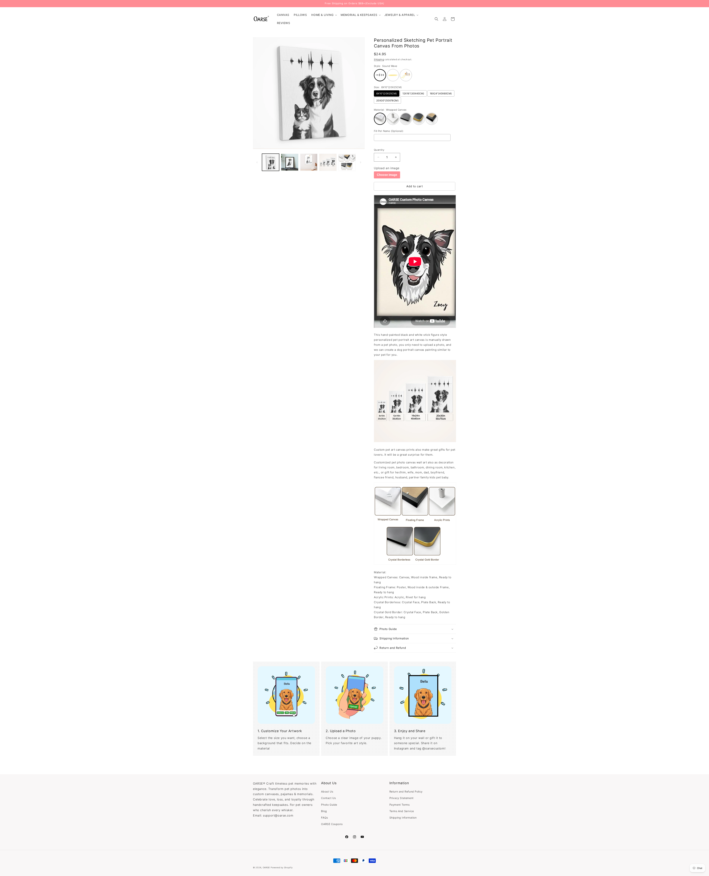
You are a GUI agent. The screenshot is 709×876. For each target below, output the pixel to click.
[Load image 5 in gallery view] (347, 162)
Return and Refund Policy (406, 791)
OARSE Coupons (331, 824)
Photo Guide (329, 804)
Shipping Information (403, 817)
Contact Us (328, 798)
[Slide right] (361, 162)
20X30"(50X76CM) (387, 100)
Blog (324, 811)
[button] (323, 15)
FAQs (324, 817)
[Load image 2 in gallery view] (289, 162)
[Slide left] (257, 162)
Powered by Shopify (282, 867)
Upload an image (386, 168)
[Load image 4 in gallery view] (327, 162)
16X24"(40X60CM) (441, 93)
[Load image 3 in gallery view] (308, 162)
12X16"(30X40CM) (413, 93)
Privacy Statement (401, 798)
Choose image (387, 174)
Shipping (379, 59)
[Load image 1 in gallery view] (270, 162)
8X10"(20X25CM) (386, 93)
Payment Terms (399, 804)
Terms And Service (401, 811)
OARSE (266, 867)
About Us (327, 791)
